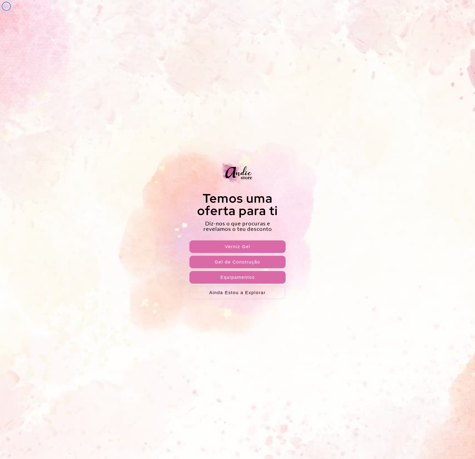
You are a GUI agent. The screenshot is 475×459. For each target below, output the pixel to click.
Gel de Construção (237, 262)
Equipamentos (237, 277)
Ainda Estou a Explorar (237, 292)
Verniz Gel (237, 246)
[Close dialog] (6, 6)
